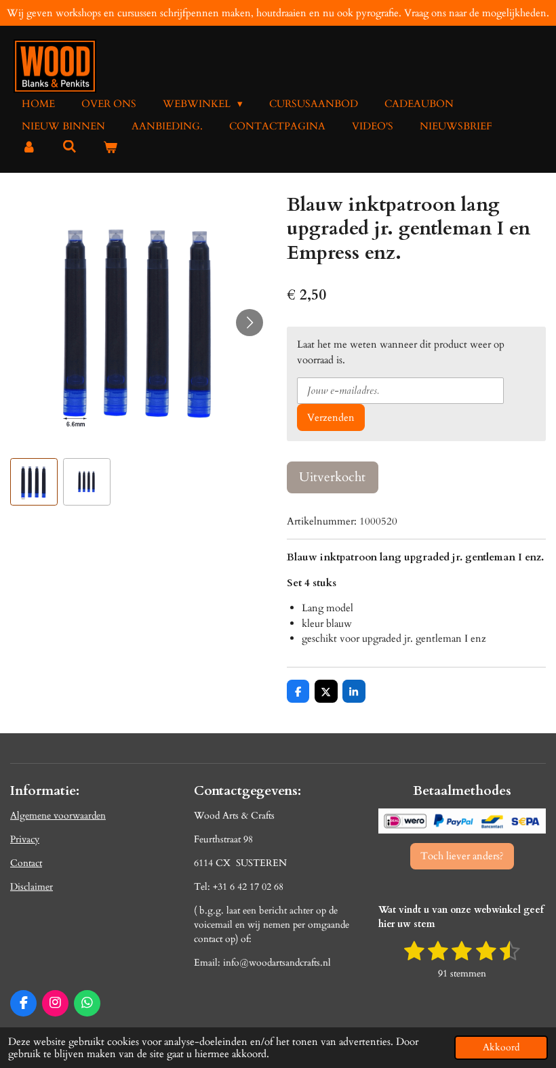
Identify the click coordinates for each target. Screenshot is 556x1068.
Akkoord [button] (501, 1048)
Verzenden (331, 417)
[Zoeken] (69, 147)
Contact (26, 863)
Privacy (24, 839)
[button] (34, 482)
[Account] (29, 148)
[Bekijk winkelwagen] (110, 148)
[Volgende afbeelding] (249, 322)
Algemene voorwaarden (58, 815)
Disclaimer (31, 886)
